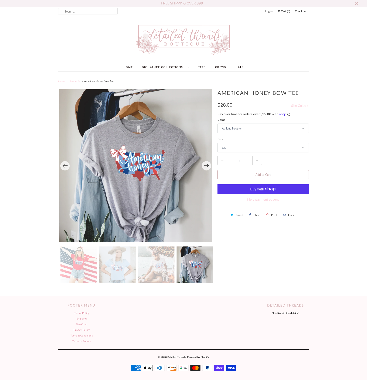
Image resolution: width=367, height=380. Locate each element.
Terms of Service (81, 341)
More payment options (263, 199)
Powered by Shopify (198, 357)
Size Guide (299, 105)
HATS (240, 67)
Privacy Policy (81, 330)
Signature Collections (163, 67)
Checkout (301, 11)
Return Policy (81, 313)
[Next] (206, 165)
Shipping (81, 318)
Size (220, 139)
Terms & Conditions (82, 335)
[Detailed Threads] (183, 40)
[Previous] (65, 165)
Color (221, 120)
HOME (128, 67)
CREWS (220, 67)
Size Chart (81, 324)
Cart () (285, 11)
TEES (202, 67)
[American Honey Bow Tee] (135, 165)
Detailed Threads (176, 357)
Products (75, 81)
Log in (268, 11)
